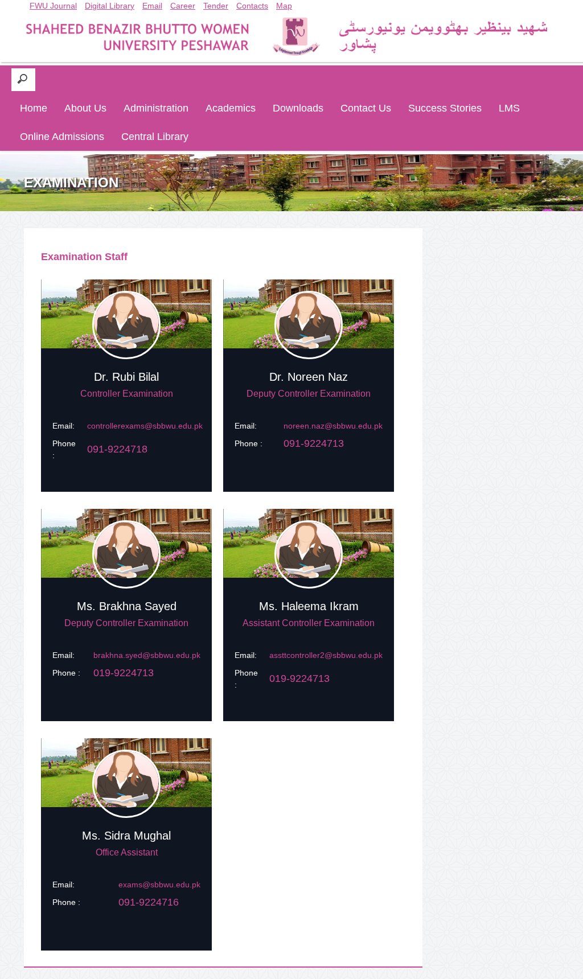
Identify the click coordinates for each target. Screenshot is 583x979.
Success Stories (445, 108)
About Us (85, 108)
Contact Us (365, 108)
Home (33, 108)
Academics (231, 108)
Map (284, 5)
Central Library (154, 136)
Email (152, 5)
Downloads (298, 108)
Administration (156, 108)
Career (182, 5)
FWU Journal (53, 5)
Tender (215, 5)
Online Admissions (62, 136)
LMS (509, 108)
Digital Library (109, 5)
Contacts (252, 5)
